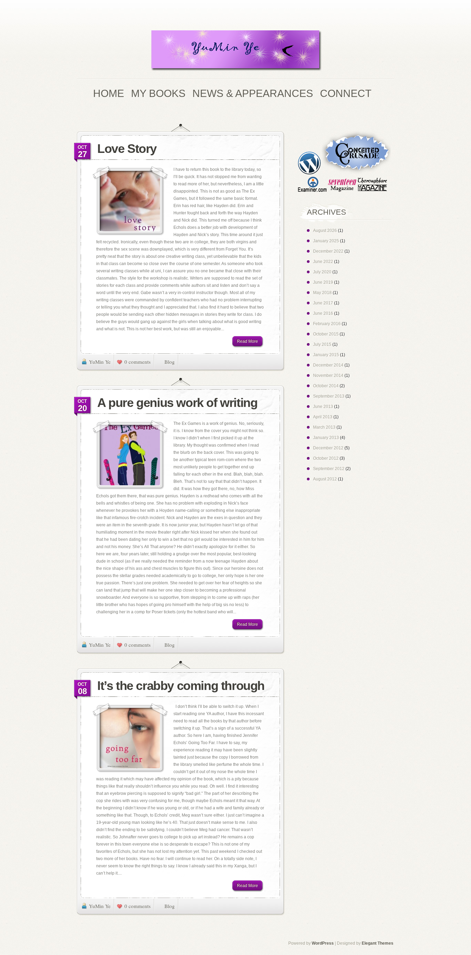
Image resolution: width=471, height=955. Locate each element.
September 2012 (328, 468)
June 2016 (323, 313)
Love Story (127, 149)
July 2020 (322, 272)
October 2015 (326, 334)
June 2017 (323, 303)
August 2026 (325, 230)
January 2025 (326, 240)
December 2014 (328, 365)
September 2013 (328, 396)
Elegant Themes (377, 943)
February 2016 (327, 323)
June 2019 (323, 282)
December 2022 (328, 251)
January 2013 (326, 437)
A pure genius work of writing (177, 403)
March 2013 (324, 427)
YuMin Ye (100, 361)
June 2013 (323, 406)
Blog (169, 361)
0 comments (137, 361)
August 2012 (325, 479)
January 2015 (326, 354)
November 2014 (328, 375)
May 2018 (322, 292)
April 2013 (322, 417)
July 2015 (322, 344)
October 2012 (326, 458)
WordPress (323, 943)
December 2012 (328, 448)
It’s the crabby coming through (180, 686)
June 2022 (323, 261)
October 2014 (326, 385)
